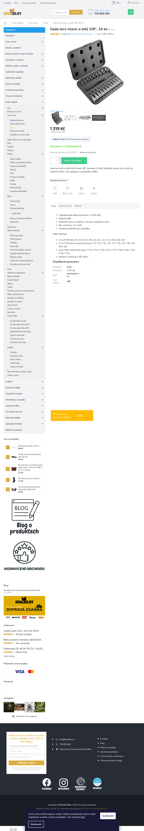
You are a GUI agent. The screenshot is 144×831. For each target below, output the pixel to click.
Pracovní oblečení (13, 96)
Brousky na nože (14, 111)
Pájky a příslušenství (15, 294)
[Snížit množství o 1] (60, 162)
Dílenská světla (16, 356)
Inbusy (13, 205)
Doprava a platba (29, 3)
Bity (9, 108)
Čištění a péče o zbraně (16, 65)
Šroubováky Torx (17, 339)
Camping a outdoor (14, 59)
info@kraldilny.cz (67, 739)
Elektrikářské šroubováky (20, 331)
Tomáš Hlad (88, 809)
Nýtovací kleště (13, 276)
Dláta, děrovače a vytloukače (19, 139)
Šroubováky (12, 316)
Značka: (104, 34)
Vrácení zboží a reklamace (111, 756)
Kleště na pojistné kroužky (20, 162)
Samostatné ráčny (17, 124)
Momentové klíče (17, 131)
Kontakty (7, 3)
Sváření (9, 381)
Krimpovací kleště (17, 177)
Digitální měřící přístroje (20, 253)
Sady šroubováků (17, 335)
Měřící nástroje (13, 230)
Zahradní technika (13, 423)
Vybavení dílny (12, 405)
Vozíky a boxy (13, 375)
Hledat (76, 12)
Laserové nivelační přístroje (21, 260)
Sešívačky (11, 312)
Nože (9, 269)
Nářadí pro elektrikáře (16, 273)
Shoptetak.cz (101, 809)
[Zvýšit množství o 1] (60, 159)
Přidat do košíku (72, 161)
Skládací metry (16, 257)
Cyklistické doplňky (14, 71)
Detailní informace (58, 180)
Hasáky (13, 184)
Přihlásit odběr (26, 763)
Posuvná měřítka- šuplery (20, 250)
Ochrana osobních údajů (111, 760)
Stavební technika (13, 393)
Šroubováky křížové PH (19, 324)
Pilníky (10, 287)
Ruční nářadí (11, 102)
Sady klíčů (16, 213)
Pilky (9, 143)
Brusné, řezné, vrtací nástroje (19, 53)
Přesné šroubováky (18, 342)
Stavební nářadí (12, 387)
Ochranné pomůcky (14, 90)
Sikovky (13, 169)
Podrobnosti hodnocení (82, 34)
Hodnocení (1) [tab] (65, 206)
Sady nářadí (12, 305)
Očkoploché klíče (17, 208)
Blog (16, 3)
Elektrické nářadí (13, 78)
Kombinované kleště (18, 191)
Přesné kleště (15, 187)
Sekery (10, 283)
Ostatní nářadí (13, 280)
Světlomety (15, 363)
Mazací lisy (11, 227)
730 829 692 (65, 744)
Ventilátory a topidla (15, 399)
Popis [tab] (53, 206)
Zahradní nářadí (12, 417)
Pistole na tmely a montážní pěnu (20, 291)
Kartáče (10, 147)
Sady (12, 127)
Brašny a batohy (13, 47)
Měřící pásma (15, 239)
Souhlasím (108, 815)
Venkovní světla (16, 367)
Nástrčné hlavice (17, 120)
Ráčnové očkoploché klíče (20, 218)
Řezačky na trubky (14, 301)
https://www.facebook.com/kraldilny (75, 749)
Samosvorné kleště (18, 166)
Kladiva (10, 150)
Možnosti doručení (88, 152)
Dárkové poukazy (13, 429)
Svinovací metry (16, 235)
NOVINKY (10, 35)
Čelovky (13, 352)
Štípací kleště (15, 159)
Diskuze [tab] (77, 206)
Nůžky (12, 180)
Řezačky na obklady (15, 298)
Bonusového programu (79, 139)
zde (83, 817)
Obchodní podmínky (48, 3)
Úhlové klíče (15, 201)
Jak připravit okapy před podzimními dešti (22, 590)
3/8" (69, 281)
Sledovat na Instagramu (26, 716)
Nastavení (36, 824)
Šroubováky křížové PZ (19, 328)
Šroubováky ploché (18, 321)
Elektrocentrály (12, 84)
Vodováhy (14, 246)
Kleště (9, 154)
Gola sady (11, 115)
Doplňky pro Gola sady (20, 134)
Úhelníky (13, 242)
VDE (12, 173)
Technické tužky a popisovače (19, 371)
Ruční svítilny (15, 359)
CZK (117, 3)
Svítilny (10, 347)
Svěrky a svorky (13, 309)
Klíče (9, 196)
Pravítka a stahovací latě (20, 264)
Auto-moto (10, 41)
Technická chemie (13, 411)
